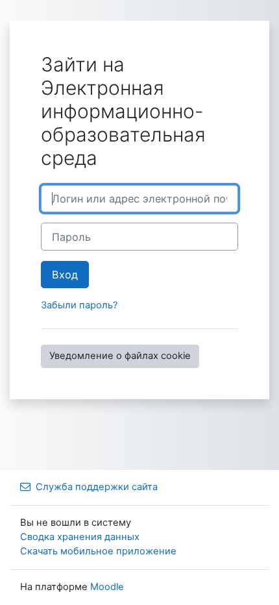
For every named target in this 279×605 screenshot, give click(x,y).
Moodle (107, 587)
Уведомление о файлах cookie (120, 356)
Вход (65, 274)
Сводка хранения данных (80, 537)
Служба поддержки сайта (97, 487)
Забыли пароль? (79, 305)
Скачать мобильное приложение (98, 551)
